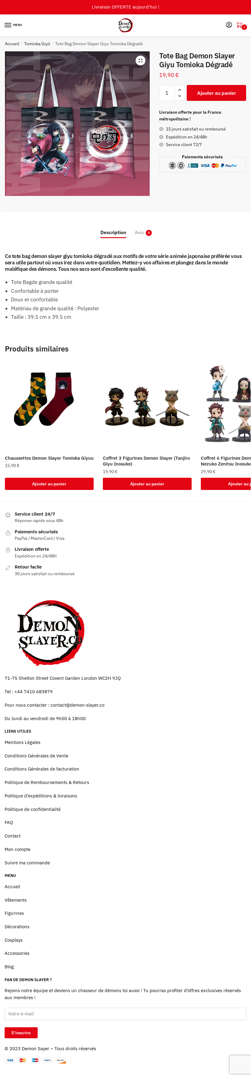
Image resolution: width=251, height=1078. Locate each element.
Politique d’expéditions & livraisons (41, 796)
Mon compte (17, 849)
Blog (9, 966)
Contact (13, 836)
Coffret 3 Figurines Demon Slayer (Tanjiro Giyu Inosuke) (146, 461)
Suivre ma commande (27, 863)
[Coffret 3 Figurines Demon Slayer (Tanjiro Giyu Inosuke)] (147, 406)
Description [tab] (113, 232)
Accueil (12, 43)
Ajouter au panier (216, 93)
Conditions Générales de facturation (42, 769)
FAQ (9, 822)
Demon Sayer (35, 1048)
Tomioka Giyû (37, 43)
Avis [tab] (139, 232)
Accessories (17, 953)
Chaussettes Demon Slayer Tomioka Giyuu (49, 458)
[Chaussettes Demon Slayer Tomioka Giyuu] (49, 406)
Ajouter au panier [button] (49, 484)
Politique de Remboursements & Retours (47, 782)
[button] (140, 60)
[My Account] (229, 25)
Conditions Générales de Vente (36, 756)
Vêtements (16, 900)
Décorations (17, 926)
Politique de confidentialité (33, 809)
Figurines (14, 913)
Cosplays (14, 940)
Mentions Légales (22, 742)
